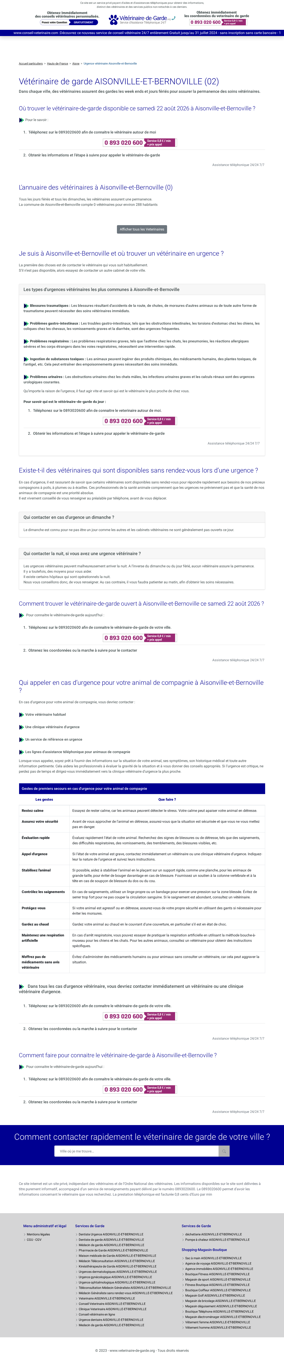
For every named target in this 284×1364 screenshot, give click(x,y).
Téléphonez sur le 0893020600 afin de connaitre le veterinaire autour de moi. (97, 410)
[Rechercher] (224, 1151)
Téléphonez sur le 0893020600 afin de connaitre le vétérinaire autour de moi (92, 132)
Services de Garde (90, 1226)
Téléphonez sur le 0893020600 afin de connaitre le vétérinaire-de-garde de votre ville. (100, 627)
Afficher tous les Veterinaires (142, 229)
